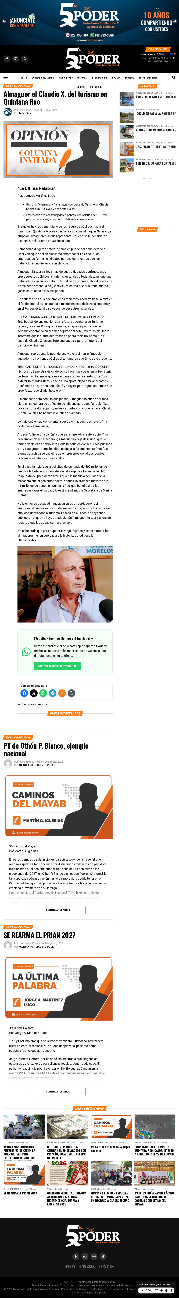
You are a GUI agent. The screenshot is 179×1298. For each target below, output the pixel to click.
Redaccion (25, 113)
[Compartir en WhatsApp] (43, 693)
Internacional (99, 77)
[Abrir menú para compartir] (62, 693)
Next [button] (174, 21)
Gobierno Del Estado (43, 77)
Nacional (82, 77)
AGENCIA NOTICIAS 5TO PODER (37, 765)
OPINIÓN (81, 87)
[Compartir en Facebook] (24, 693)
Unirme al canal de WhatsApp (57, 665)
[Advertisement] (148, 202)
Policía (116, 77)
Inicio (24, 77)
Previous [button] (4, 21)
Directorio (96, 87)
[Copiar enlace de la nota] (71, 693)
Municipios (65, 77)
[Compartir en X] (34, 693)
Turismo (129, 77)
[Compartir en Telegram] (52, 693)
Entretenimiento (148, 77)
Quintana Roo (106, 1266)
